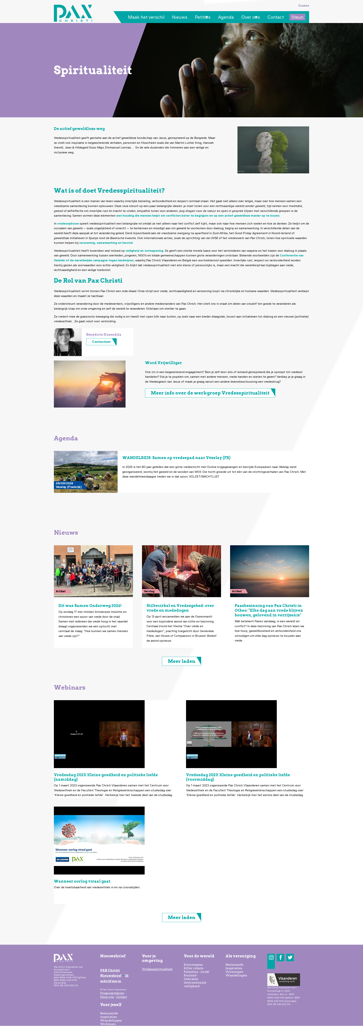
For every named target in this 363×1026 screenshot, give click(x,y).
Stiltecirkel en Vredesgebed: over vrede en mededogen (180, 608)
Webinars (108, 1024)
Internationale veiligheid (195, 984)
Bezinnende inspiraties (109, 1015)
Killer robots (193, 968)
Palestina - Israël (196, 972)
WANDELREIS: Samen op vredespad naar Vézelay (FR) (176, 457)
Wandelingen (111, 1020)
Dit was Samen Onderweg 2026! (90, 605)
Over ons (250, 17)
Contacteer (101, 342)
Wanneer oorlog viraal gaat (82, 881)
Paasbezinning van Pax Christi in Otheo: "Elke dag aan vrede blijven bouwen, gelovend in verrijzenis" (269, 610)
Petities (201, 17)
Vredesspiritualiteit (157, 969)
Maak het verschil (146, 17)
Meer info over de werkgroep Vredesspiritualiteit (210, 393)
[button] (68, 342)
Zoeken (303, 5)
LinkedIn (271, 965)
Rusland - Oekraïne (191, 977)
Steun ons (107, 997)
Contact (276, 17)
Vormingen (234, 972)
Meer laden (181, 661)
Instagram (271, 957)
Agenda (226, 17)
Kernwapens (193, 964)
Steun (297, 17)
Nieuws (179, 17)
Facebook (280, 957)
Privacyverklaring (112, 993)
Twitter (290, 957)
